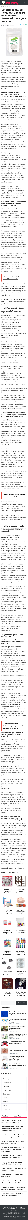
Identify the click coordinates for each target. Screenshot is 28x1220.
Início (2, 6)
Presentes (6, 1109)
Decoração (7, 6)
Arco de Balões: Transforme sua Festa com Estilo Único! (17, 1064)
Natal (5, 1105)
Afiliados (14, 1210)
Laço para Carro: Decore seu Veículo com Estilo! (17, 1042)
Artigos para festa (9, 1079)
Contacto (20, 1207)
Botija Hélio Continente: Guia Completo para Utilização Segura (18, 1036)
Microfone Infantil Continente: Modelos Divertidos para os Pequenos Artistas (12, 1128)
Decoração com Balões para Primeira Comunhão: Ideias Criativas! (17, 1021)
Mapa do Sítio (21, 1208)
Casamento (7, 1090)
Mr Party (6, 1101)
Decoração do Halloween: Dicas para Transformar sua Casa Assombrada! (13, 1149)
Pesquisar (21, 1003)
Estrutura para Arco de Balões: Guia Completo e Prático (17, 1028)
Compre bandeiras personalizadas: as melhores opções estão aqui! (17, 1013)
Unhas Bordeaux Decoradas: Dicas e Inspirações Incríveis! (18, 1049)
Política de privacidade (9, 1208)
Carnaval (6, 1086)
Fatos (5, 1098)
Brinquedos (7, 1083)
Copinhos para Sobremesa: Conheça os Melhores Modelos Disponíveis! (18, 1058)
